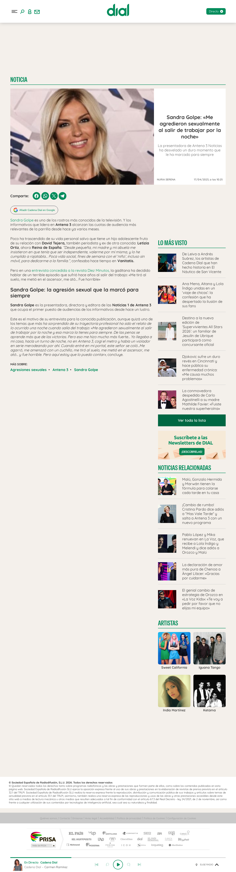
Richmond (73, 844)
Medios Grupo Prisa (43, 845)
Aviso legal (91, 818)
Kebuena (180, 839)
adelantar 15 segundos (129, 865)
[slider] (118, 857)
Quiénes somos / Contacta (55, 818)
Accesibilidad (107, 818)
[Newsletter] (37, 11)
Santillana (111, 833)
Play (118, 865)
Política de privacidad (129, 818)
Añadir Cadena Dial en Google (37, 210)
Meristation (175, 844)
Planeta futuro (167, 839)
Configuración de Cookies (181, 818)
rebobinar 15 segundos (107, 865)
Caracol (183, 833)
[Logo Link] (118, 10)
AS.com (158, 833)
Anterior (97, 865)
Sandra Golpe (22, 220)
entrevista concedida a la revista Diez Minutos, (71, 270)
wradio (112, 839)
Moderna (91, 844)
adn (170, 833)
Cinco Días (126, 839)
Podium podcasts (110, 844)
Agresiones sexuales (28, 369)
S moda (141, 844)
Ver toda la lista (192, 420)
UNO (101, 839)
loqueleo (157, 844)
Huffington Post (80, 839)
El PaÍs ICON (125, 844)
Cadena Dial (140, 839)
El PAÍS (76, 833)
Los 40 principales (93, 833)
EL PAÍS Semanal (153, 839)
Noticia (18, 79)
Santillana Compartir (130, 833)
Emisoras (77, 818)
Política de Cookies (154, 818)
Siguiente (139, 865)
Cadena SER (146, 833)
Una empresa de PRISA (43, 836)
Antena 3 (60, 369)
